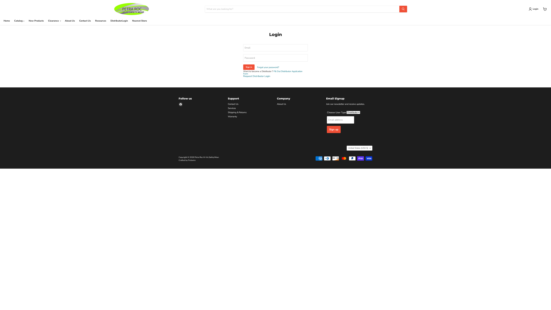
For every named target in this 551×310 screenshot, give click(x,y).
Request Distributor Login (256, 76)
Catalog (18, 20)
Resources (100, 20)
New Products (36, 20)
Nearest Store (139, 20)
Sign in (249, 67)
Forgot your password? (268, 67)
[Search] (403, 9)
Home (7, 20)
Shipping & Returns (237, 112)
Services (232, 108)
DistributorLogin (119, 20)
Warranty (232, 116)
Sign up (333, 129)
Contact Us (85, 20)
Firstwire (192, 160)
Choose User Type (337, 112)
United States (358, 148)
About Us (70, 20)
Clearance (53, 20)
